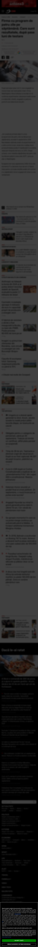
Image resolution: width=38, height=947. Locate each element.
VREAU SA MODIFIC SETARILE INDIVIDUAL (19, 944)
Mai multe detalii (18, 913)
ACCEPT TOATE (19, 940)
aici (2, 921)
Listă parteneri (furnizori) (6, 937)
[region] (19, 924)
